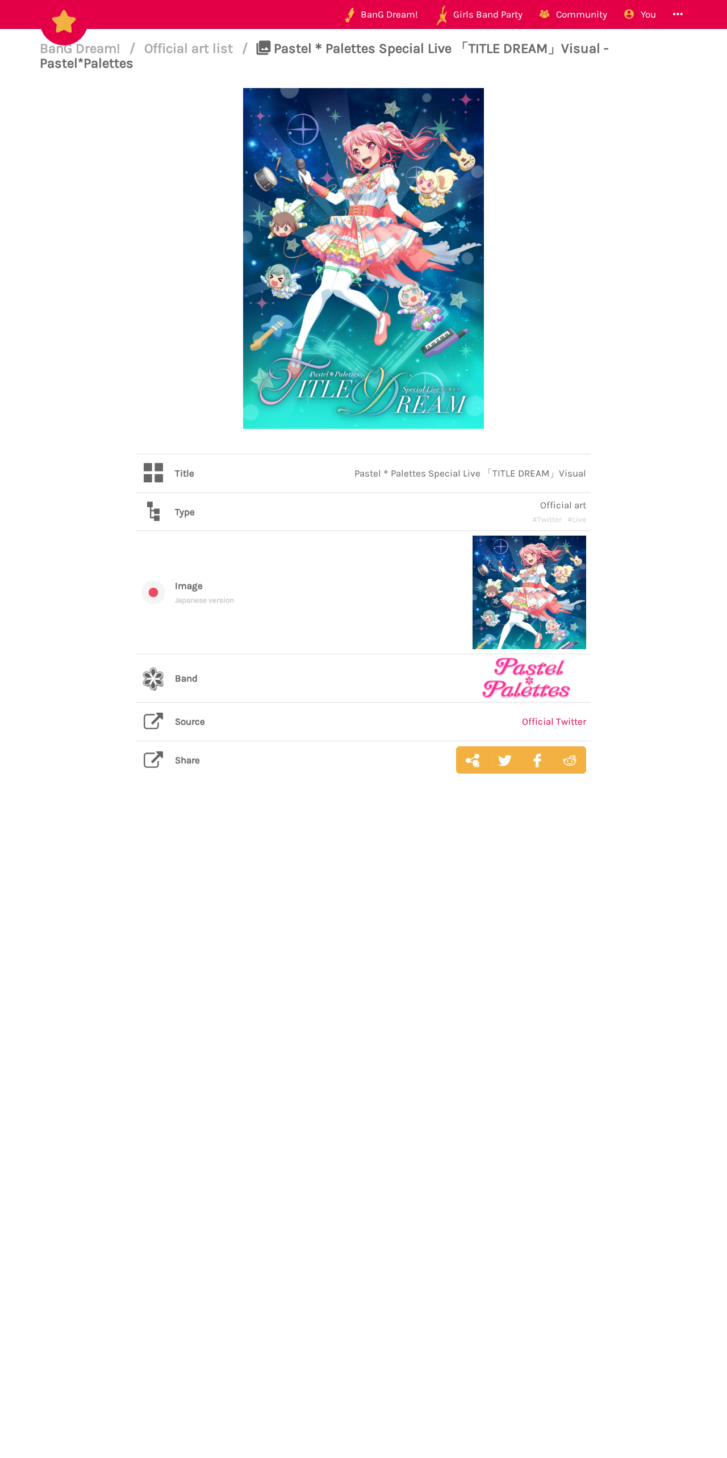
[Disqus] (363, 962)
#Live (576, 519)
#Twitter (547, 519)
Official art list (190, 48)
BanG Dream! (82, 48)
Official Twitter (554, 721)
